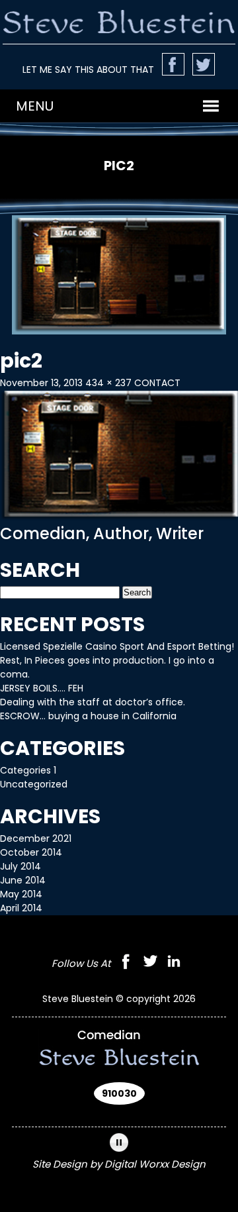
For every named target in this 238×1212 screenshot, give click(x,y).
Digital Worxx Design (155, 1164)
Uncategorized (33, 784)
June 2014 (23, 880)
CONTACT (157, 382)
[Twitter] (150, 963)
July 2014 (20, 866)
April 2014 (21, 908)
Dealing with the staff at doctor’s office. (92, 702)
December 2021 (35, 838)
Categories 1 (28, 770)
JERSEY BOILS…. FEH (41, 688)
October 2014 (31, 852)
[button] (35, 106)
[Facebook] (125, 963)
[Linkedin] (173, 963)
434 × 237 (108, 382)
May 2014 (21, 894)
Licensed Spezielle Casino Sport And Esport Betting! (117, 646)
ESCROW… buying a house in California (88, 716)
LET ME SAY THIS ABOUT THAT (88, 69)
